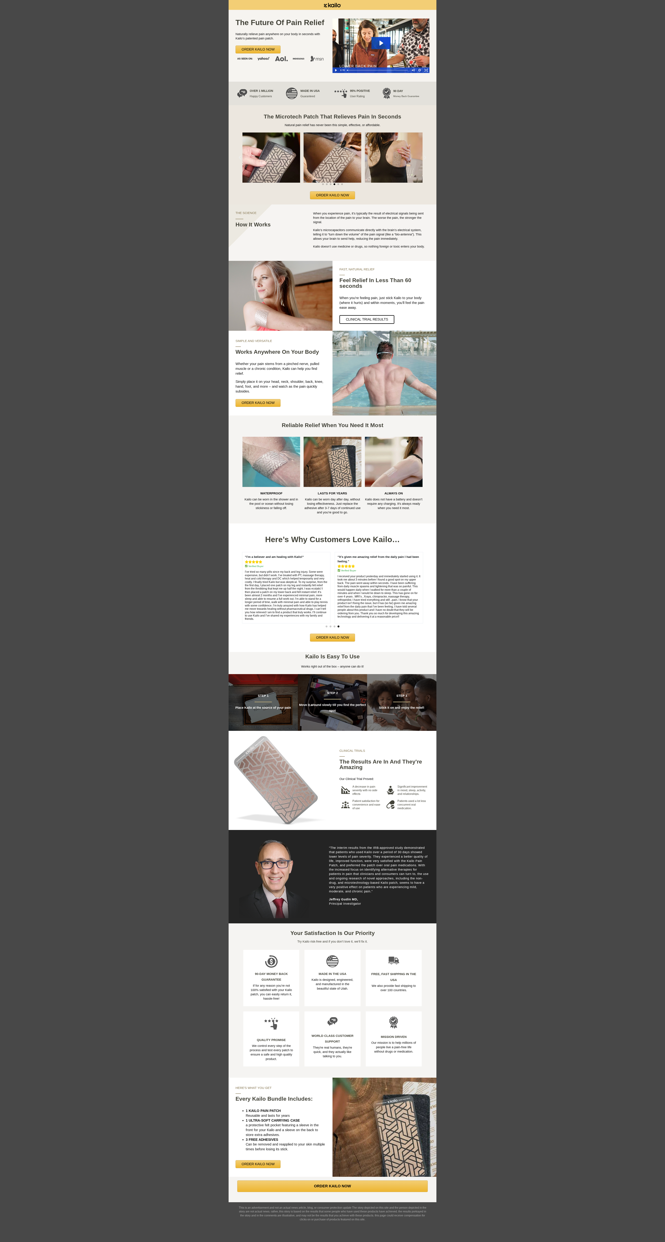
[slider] (378, 70)
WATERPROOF (271, 493)
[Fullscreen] (426, 70)
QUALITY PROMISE (271, 1040)
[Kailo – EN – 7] (332, 5)
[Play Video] (335, 70)
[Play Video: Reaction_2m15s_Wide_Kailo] (380, 43)
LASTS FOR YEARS (332, 493)
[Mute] (413, 70)
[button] (239, 157)
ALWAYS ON (393, 493)
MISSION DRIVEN (394, 1037)
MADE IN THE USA (332, 974)
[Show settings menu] (419, 70)
